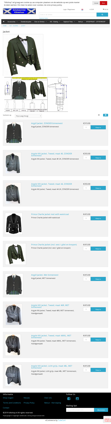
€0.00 (106, 9)
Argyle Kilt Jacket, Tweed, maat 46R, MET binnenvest (50, 306)
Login (65, 9)
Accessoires (11, 22)
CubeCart (62, 420)
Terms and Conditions (12, 403)
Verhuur (80, 22)
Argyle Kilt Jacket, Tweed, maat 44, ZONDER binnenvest (51, 185)
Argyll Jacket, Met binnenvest (44, 275)
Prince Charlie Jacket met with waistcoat (50, 214)
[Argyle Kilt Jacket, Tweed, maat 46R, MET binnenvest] (13, 314)
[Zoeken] (102, 15)
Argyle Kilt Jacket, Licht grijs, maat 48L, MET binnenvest (51, 367)
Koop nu (98, 127)
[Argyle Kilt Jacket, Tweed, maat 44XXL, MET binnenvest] (13, 345)
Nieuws (27, 398)
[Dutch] (82, 9)
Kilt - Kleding (54, 22)
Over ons (48, 398)
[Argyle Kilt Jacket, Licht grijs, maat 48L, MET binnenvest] (13, 375)
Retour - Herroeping (52, 403)
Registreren (71, 9)
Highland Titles (68, 22)
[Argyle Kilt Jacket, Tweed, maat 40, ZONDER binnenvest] (13, 163)
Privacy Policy (29, 403)
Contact (6, 408)
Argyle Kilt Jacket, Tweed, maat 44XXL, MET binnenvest (51, 336)
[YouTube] (77, 399)
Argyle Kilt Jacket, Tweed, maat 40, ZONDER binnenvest (51, 154)
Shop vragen (8, 398)
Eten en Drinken (39, 22)
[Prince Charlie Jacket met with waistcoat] (13, 223)
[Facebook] (68, 399)
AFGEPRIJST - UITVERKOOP (95, 22)
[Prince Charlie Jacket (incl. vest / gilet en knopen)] (15, 254)
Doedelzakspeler (26, 22)
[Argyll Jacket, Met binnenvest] (14, 284)
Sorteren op (7, 115)
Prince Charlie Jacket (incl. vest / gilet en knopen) (54, 244)
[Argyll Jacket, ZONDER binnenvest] (14, 132)
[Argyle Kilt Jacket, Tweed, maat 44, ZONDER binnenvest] (13, 193)
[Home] (3, 21)
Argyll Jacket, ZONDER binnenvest (47, 123)
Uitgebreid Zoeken (43, 18)
